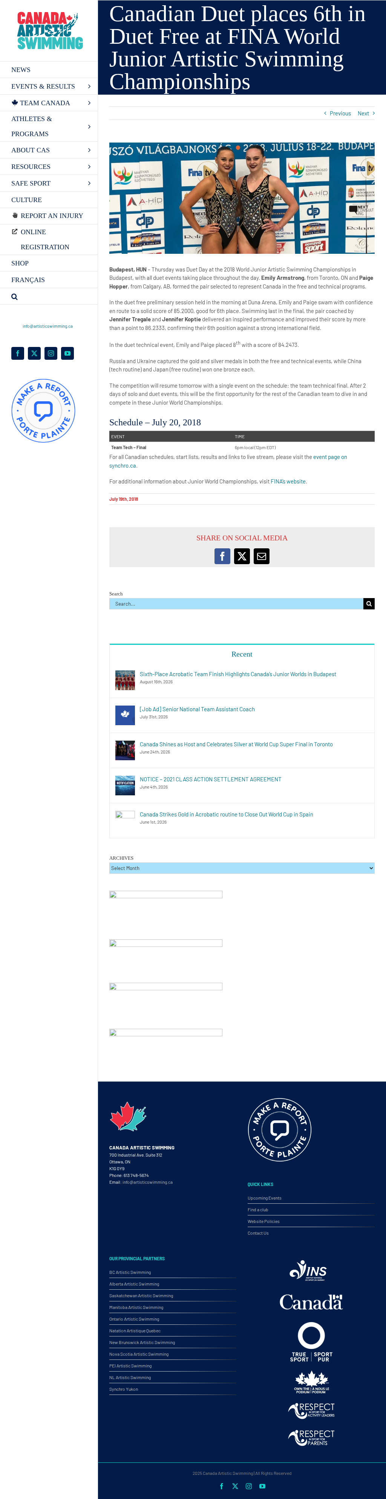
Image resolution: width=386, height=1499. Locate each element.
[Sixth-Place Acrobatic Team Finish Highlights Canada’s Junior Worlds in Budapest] (125, 674)
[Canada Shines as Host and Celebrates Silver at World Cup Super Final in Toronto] (125, 744)
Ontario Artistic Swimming (134, 1318)
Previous (340, 113)
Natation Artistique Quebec (135, 1330)
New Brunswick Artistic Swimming (142, 1342)
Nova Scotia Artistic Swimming (138, 1353)
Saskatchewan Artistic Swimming (141, 1295)
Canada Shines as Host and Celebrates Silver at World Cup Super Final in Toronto (236, 744)
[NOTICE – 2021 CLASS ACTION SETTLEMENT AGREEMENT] (125, 779)
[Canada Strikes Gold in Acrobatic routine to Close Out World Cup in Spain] (125, 815)
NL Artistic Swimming (130, 1377)
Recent (242, 654)
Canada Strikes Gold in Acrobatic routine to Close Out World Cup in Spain (226, 814)
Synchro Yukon (123, 1389)
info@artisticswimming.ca (48, 325)
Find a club (258, 1209)
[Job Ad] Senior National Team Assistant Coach (197, 709)
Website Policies (264, 1221)
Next (363, 113)
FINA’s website (288, 481)
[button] (49, 296)
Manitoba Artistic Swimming (136, 1307)
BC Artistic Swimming (130, 1272)
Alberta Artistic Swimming (134, 1283)
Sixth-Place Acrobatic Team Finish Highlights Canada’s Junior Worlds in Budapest (238, 673)
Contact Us (258, 1232)
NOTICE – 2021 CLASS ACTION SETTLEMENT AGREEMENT (211, 779)
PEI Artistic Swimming (130, 1365)
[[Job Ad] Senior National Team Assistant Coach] (125, 709)
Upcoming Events (265, 1197)
